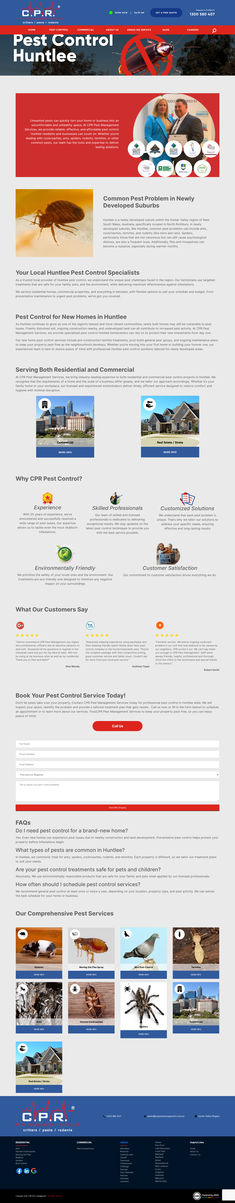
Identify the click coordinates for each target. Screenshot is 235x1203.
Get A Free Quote (166, 12)
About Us (112, 29)
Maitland (159, 1154)
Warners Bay (161, 1181)
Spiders (19, 1160)
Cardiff (123, 1157)
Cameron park (126, 1154)
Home (32, 29)
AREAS (124, 1142)
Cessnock (124, 1160)
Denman (124, 1169)
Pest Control (58, 29)
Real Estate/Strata (85, 1148)
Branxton (124, 1151)
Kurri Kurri (159, 1145)
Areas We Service (139, 29)
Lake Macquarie (162, 1148)
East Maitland (126, 1172)
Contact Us (195, 1154)
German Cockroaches (25, 1151)
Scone (158, 1169)
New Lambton (161, 1166)
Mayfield (159, 1157)
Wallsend (159, 1178)
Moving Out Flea (23, 1154)
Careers (192, 29)
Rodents (19, 1157)
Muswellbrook (161, 1163)
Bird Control (21, 1163)
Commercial (85, 29)
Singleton (159, 1172)
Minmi (158, 1160)
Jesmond (124, 1181)
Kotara (158, 1142)
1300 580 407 (113, 1116)
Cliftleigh (124, 1166)
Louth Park (160, 1151)
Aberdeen (124, 1148)
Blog (166, 29)
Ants (18, 1148)
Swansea (159, 1175)
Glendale (124, 1178)
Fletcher (124, 1175)
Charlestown (126, 1163)
